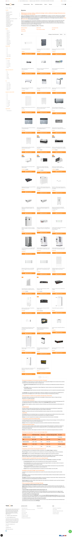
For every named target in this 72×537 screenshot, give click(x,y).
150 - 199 (9, 85)
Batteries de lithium (24, 27)
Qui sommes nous (24, 508)
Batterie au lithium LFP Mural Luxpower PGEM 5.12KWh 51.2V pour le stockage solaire (28, 228)
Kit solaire (8, 16)
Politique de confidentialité (26, 517)
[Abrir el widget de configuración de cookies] (1, 535)
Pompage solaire (9, 25)
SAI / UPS (53, 29)
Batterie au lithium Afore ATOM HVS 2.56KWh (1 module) (43, 69)
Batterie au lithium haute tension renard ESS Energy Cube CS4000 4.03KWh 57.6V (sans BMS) (43, 188)
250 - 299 (9, 88)
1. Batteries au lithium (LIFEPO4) (28, 399)
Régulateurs (8, 15)
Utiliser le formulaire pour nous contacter (28, 509)
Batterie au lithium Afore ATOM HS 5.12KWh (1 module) (27, 88)
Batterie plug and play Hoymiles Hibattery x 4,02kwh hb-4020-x (28, 128)
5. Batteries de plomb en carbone (28, 424)
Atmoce (8, 32)
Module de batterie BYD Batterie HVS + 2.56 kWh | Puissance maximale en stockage (43, 348)
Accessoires (8, 19)
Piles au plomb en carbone (41, 29)
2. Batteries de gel (25, 406)
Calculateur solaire (56, 512)
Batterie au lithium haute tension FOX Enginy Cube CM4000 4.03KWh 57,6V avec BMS (28, 208)
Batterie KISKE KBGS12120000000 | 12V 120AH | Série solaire (43, 368)
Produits (7, 10)
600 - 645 (9, 56)
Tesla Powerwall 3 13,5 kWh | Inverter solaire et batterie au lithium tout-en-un (28, 289)
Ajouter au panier (29, 53)
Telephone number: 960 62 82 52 (12, 515)
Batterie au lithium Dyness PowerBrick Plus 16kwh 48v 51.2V (28, 308)
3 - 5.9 (8, 60)
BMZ (8, 33)
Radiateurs (8, 17)
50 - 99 (8, 82)
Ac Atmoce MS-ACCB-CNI (26, 49)
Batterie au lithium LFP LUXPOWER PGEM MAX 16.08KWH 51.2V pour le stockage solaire (58, 208)
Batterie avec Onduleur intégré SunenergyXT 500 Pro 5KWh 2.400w (58, 167)
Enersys (8, 41)
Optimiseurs (8, 26)
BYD (8, 36)
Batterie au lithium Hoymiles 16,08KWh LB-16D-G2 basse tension (43, 108)
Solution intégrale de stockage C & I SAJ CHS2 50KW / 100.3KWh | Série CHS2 (58, 248)
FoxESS (8, 44)
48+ (8, 78)
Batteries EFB (39, 27)
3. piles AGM (24, 412)
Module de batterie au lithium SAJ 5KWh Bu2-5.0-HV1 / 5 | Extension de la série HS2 (43, 269)
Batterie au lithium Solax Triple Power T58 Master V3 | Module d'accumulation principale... (28, 369)
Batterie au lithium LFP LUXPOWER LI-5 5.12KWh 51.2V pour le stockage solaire (43, 228)
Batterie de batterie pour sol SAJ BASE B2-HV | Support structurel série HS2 (28, 269)
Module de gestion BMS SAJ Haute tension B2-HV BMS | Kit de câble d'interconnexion (59, 228)
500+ (8, 89)
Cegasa (8, 37)
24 (7, 75)
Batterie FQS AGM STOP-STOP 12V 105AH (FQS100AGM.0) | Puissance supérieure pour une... (43, 328)
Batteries (7, 13)
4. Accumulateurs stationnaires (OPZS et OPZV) (31, 418)
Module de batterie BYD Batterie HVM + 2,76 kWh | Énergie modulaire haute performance (28, 328)
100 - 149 (9, 84)
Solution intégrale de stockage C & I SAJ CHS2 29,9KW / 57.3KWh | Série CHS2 (43, 248)
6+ (8, 106)
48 (8, 77)
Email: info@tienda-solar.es (11, 517)
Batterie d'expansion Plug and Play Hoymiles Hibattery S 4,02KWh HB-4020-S (59, 108)
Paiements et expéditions (57, 508)
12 (8, 74)
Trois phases (9, 110)
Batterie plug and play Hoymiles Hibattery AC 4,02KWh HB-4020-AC (43, 128)
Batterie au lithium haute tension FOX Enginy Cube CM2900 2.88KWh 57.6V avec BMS (43, 208)
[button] (46, 4)
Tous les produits (40, 508)
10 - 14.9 (8, 63)
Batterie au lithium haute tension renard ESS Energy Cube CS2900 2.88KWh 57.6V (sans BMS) (59, 188)
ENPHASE (9, 43)
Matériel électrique (9, 24)
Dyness (8, 40)
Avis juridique (24, 513)
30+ (8, 67)
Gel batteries (23, 29)
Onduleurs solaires (9, 14)
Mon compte (55, 509)
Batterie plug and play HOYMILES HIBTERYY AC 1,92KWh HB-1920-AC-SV (58, 128)
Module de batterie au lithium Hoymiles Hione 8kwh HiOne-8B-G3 (28, 148)
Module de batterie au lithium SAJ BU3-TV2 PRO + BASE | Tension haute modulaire (58, 269)
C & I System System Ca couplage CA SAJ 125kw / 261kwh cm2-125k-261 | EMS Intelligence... (28, 249)
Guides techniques (56, 513)
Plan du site (24, 510)
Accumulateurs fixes (55, 27)
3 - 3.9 (8, 102)
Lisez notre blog (24, 512)
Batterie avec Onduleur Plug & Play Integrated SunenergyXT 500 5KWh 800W (43, 167)
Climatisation (8, 23)
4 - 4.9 (8, 103)
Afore (8, 30)
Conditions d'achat (25, 516)
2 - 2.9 (8, 100)
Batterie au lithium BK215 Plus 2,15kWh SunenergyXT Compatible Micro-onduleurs (59, 148)
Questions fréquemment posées (58, 510)
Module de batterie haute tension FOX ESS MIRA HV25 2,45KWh (28, 187)
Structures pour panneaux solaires (11, 18)
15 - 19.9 (8, 64)
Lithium (64, 17)
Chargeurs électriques (9, 20)
